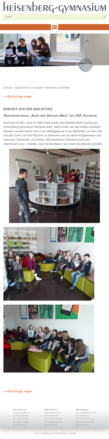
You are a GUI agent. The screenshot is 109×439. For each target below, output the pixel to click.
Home (38, 433)
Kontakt (72, 433)
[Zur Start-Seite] (54, 7)
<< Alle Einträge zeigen (17, 96)
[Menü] (54, 27)
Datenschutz (61, 433)
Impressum (48, 433)
